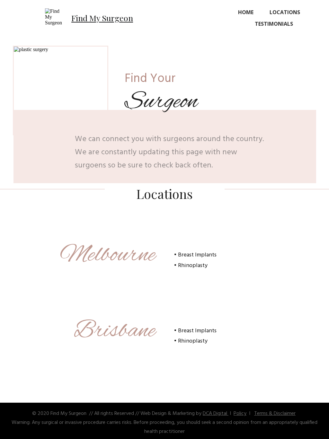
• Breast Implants (195, 255)
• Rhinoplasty (191, 265)
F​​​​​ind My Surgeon (102, 18)
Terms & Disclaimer (275, 413)
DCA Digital (215, 413)
